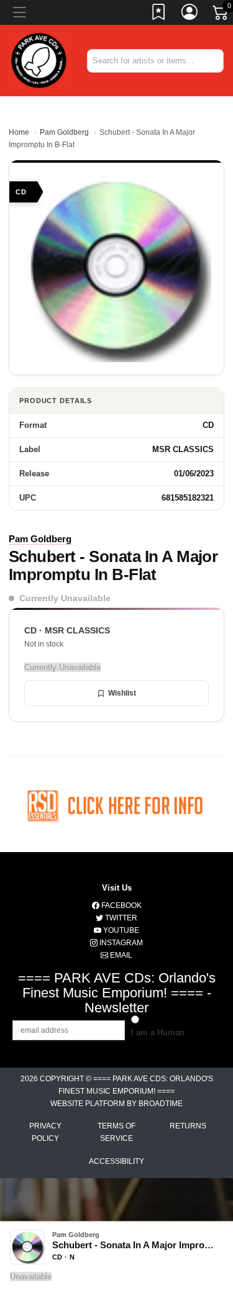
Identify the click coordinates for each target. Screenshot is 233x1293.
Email (120, 955)
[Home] (38, 60)
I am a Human (158, 1032)
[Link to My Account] (190, 14)
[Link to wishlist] (159, 14)
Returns (188, 1126)
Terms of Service (116, 1132)
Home (19, 132)
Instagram (120, 942)
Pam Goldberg (64, 132)
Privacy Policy (45, 1132)
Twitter (120, 918)
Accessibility (116, 1161)
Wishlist (122, 693)
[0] (221, 15)
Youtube (120, 930)
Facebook (120, 905)
